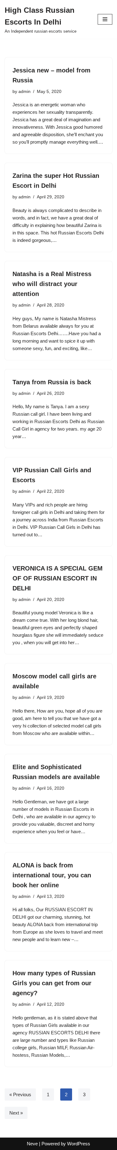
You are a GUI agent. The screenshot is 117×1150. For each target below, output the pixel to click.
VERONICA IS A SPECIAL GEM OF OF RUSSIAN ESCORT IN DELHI (57, 578)
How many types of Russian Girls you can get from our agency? (53, 983)
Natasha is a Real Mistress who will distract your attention (51, 283)
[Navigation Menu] (105, 19)
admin (24, 91)
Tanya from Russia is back (51, 382)
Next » (16, 1112)
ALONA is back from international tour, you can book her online (51, 875)
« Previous (20, 1094)
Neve (32, 1143)
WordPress (78, 1143)
